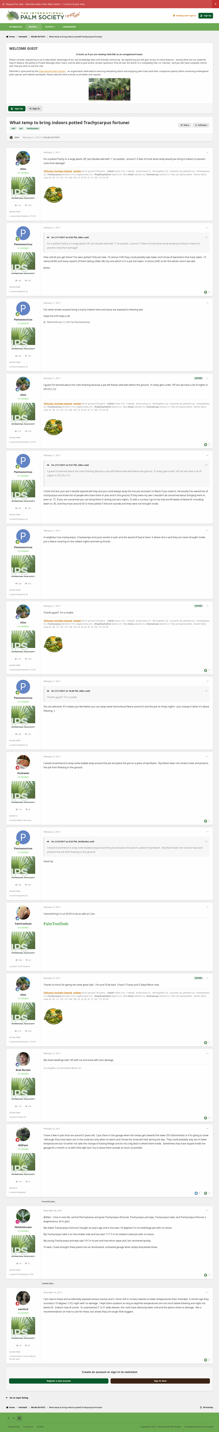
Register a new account (59, 1380)
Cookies (40, 1426)
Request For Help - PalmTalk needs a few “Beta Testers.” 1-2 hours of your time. (45, 4)
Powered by (198, 1426)
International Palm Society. (52, 71)
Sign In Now (160, 1380)
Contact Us (28, 1426)
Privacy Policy (14, 1426)
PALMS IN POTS (52, 137)
